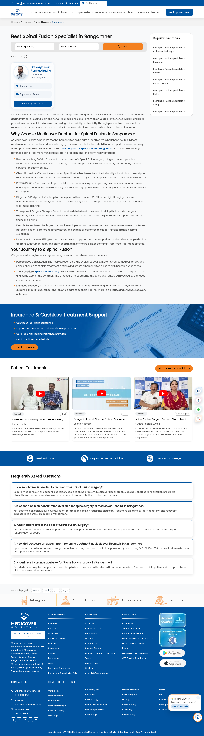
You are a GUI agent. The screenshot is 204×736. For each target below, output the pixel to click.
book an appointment (132, 633)
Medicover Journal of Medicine (100, 653)
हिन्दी (47, 590)
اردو (56, 590)
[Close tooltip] (198, 697)
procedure (53, 658)
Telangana (38, 600)
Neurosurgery (92, 689)
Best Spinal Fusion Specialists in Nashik (169, 70)
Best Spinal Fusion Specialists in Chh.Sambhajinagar (169, 49)
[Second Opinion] (198, 400)
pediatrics (90, 694)
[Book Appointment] (198, 391)
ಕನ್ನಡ (65, 590)
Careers (89, 638)
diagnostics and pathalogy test (137, 638)
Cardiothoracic (55, 695)
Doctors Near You (39, 12)
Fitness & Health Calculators (135, 653)
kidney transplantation (96, 704)
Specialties (84, 12)
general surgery (56, 710)
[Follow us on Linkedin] (25, 719)
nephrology (91, 714)
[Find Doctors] (198, 418)
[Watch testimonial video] (40, 393)
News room (91, 643)
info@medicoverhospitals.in (28, 704)
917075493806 (22, 713)
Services (100, 12)
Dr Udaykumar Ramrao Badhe (41, 68)
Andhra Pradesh (85, 600)
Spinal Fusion (42, 22)
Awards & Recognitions (96, 673)
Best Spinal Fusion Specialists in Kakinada (169, 60)
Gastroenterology (57, 705)
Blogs (125, 648)
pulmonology (128, 714)
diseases (52, 653)
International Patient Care (52, 3)
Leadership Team (93, 628)
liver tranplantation (94, 709)
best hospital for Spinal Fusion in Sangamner (87, 148)
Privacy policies (92, 663)
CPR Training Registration (134, 658)
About (130, 12)
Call (16, 3)
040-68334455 (22, 695)
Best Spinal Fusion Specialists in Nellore (169, 92)
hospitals (52, 623)
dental (162, 689)
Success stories (93, 648)
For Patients (116, 12)
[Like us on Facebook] (13, 719)
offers (51, 663)
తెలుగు (36, 590)
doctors (52, 628)
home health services (133, 643)
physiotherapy (129, 704)
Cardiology (53, 690)
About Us (89, 623)
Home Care (73, 3)
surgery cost (54, 633)
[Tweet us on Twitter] (19, 719)
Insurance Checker (148, 12)
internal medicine (130, 689)
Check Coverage (25, 347)
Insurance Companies (59, 668)
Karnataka (177, 600)
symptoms (53, 648)
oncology (53, 715)
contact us (127, 623)
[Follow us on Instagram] (30, 719)
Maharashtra (132, 600)
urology (126, 699)
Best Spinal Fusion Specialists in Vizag (169, 102)
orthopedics (54, 700)
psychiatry (127, 709)
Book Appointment (179, 12)
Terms (88, 658)
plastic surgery (129, 694)
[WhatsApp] (198, 409)
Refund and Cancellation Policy (63, 673)
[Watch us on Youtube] (36, 719)
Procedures (27, 22)
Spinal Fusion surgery (47, 271)
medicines (53, 643)
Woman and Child (131, 628)
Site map (89, 668)
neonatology (91, 699)
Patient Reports (30, 3)
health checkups (56, 638)
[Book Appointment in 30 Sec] (197, 717)
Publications (91, 633)
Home (14, 22)
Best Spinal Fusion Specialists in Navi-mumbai (169, 81)
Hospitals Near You (63, 12)
